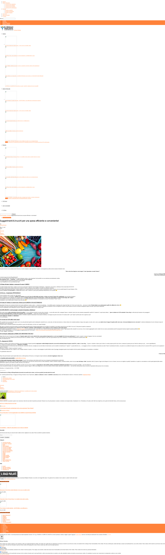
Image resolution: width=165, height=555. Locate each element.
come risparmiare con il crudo (9, 379)
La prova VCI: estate (10, 5)
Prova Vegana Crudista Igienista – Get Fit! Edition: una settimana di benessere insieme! (23, 100)
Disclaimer (4, 525)
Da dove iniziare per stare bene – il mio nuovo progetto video (18, 45)
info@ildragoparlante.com (10, 479)
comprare (4, 380)
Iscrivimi (2, 437)
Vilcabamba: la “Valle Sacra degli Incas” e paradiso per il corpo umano (22, 390)
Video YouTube (6, 461)
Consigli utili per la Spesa (20, 358)
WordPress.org (6, 469)
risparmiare (5, 381)
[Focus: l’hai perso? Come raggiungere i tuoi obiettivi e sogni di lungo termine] (4, 410)
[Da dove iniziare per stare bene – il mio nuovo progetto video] (11, 44)
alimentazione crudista (7, 378)
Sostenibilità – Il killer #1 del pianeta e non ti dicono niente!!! (14, 427)
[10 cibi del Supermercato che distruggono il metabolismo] (11, 119)
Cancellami (7, 437)
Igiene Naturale (6, 2)
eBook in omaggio (6, 23)
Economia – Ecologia (7, 443)
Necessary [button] (2, 546)
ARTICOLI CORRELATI (4, 403)
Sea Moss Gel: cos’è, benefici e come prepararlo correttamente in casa (20, 55)
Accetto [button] (109, 534)
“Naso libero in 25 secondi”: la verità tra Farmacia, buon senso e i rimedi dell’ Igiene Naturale (24, 75)
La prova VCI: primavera (10, 7)
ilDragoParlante (3, 225)
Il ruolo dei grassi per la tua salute (14, 392)
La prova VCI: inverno (10, 6)
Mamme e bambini (6, 451)
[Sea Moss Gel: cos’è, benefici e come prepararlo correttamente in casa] (11, 54)
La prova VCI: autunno (10, 4)
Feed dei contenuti (6, 467)
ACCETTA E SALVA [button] (4, 554)
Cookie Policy (5, 526)
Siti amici (4, 532)
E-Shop (4, 16)
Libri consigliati (6, 15)
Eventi (4, 444)
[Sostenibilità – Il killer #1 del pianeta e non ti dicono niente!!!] (7, 425)
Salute (4, 1)
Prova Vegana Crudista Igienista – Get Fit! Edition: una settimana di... (14, 508)
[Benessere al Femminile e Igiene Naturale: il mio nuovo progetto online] (3, 487)
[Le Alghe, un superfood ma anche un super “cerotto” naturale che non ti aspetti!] (11, 84)
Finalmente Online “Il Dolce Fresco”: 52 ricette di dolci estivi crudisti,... (14, 499)
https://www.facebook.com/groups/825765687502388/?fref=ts (48, 330)
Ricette (4, 9)
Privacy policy (5, 527)
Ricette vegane (8, 12)
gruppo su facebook (21, 328)
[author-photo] (3, 398)
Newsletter (5, 22)
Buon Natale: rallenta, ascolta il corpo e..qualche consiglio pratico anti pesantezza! (22, 65)
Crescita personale (6, 442)
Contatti (4, 20)
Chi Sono (5, 13)
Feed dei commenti (7, 468)
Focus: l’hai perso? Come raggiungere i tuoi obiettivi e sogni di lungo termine (18, 412)
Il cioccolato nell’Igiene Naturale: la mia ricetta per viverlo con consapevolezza (21, 140)
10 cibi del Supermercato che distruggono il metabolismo (17, 120)
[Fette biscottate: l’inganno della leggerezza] (11, 129)
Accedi (4, 466)
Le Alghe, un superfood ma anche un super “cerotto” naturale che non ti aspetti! (21, 85)
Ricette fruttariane (9, 11)
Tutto (6, 142)
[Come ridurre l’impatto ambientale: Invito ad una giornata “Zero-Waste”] (2, 406)
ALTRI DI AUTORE (12, 403)
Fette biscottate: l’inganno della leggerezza (14, 130)
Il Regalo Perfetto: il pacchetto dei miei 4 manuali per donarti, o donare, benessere (22, 197)
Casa (1, 215)
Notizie (4, 452)
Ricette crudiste (9, 10)
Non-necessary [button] (3, 550)
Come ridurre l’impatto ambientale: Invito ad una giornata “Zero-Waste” (17, 408)
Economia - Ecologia (6, 215)
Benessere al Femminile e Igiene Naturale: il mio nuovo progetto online (15, 489)
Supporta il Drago (6, 24)
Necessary (4, 547)
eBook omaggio (5, 530)
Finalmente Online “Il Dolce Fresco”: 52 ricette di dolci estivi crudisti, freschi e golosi (22, 156)
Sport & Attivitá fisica (7, 459)
